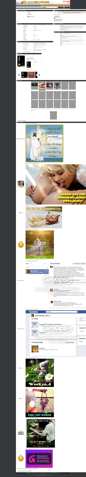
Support (65, 5)
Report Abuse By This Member (24, 471)
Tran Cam (68, 3)
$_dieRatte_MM (34, 100)
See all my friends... (22, 120)
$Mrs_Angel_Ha (34, 91)
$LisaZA (57, 91)
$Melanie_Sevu (49, 91)
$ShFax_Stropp (42, 91)
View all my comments (23, 468)
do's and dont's (56, 16)
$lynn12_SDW (57, 100)
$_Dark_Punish (64, 91)
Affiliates (68, 5)
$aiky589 (49, 100)
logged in (69, 12)
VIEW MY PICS (31, 16)
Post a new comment (33, 468)
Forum (62, 5)
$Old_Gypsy (65, 100)
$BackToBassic (72, 100)
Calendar (56, 5)
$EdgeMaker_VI (72, 91)
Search (53, 5)
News (49, 5)
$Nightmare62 (42, 100)
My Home (45, 5)
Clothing (59, 5)
